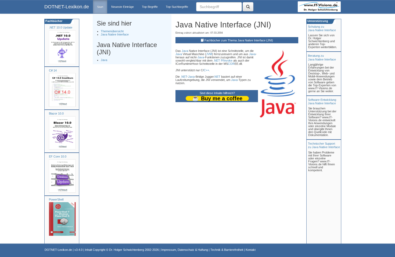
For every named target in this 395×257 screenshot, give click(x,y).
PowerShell (56, 199)
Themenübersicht (112, 31)
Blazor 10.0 (56, 113)
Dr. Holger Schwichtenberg (126, 249)
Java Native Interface (115, 34)
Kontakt (251, 249)
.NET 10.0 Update (60, 27)
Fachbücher (53, 21)
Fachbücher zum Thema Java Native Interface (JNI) (238, 40)
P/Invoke (226, 60)
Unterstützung (317, 21)
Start (100, 6)
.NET (216, 60)
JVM (209, 54)
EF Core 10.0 (57, 156)
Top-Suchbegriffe (177, 6)
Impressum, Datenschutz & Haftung (184, 249)
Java (104, 60)
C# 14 (53, 70)
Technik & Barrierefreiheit (226, 249)
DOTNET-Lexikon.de (66, 6)
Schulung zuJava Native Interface (322, 28)
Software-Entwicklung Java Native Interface (322, 101)
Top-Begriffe (150, 6)
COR (231, 63)
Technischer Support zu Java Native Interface (324, 145)
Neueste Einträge (122, 6)
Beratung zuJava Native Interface (322, 57)
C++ (206, 70)
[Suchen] (248, 6)
